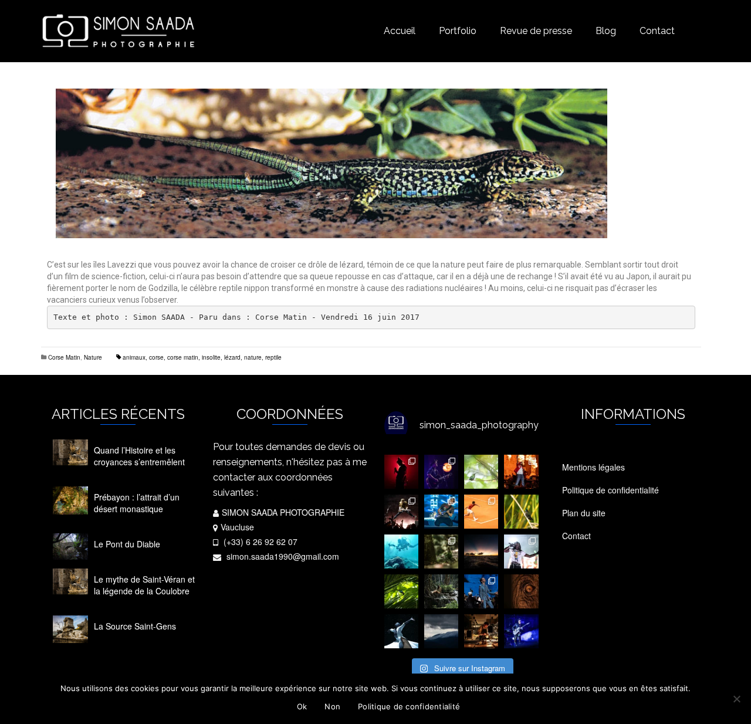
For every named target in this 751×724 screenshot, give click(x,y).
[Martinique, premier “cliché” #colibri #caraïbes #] (401, 591)
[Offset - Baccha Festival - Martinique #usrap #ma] (521, 551)
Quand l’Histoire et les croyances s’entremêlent (139, 456)
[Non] (736, 699)
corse (156, 357)
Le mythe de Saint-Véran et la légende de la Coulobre (144, 585)
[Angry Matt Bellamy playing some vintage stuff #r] (521, 631)
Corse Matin (64, 357)
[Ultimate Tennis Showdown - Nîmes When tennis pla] (481, 512)
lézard (232, 357)
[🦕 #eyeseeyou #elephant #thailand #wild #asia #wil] (521, 591)
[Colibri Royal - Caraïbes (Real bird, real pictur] (481, 472)
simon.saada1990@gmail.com (281, 556)
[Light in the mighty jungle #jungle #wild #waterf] (441, 591)
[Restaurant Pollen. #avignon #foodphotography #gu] (481, 631)
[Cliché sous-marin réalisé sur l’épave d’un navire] (401, 551)
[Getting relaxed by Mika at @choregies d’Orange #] (481, 591)
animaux (134, 357)
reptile (273, 357)
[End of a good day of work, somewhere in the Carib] (481, 551)
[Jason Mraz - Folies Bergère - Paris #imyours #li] (441, 472)
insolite (211, 357)
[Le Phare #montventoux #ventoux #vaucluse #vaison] (441, 631)
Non (332, 706)
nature (253, 357)
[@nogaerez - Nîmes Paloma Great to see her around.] (401, 472)
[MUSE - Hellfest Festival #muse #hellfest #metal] (441, 512)
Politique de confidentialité (409, 706)
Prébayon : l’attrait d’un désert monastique (137, 503)
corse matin (182, 357)
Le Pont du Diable (127, 544)
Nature (93, 357)
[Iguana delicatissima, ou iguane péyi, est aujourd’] (441, 551)
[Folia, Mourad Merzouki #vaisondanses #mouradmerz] (401, 631)
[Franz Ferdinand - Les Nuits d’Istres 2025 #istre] (401, 512)
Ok (302, 706)
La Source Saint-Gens (135, 626)
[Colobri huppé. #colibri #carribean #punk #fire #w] (521, 512)
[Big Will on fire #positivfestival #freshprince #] (521, 472)
